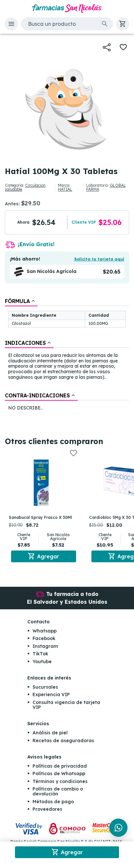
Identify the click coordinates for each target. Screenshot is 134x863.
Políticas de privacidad (60, 766)
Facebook (44, 638)
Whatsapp (45, 631)
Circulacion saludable (25, 187)
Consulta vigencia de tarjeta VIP (66, 704)
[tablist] (67, 354)
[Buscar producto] (104, 23)
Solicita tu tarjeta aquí (99, 259)
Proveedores (47, 809)
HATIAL (65, 189)
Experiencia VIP (51, 694)
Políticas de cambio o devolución (58, 791)
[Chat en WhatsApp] (118, 828)
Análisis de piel (50, 733)
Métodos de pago (53, 802)
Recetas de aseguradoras (63, 740)
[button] (11, 23)
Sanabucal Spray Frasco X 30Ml (40, 517)
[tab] (21, 301)
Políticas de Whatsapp (59, 773)
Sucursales (45, 687)
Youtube (42, 661)
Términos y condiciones (60, 781)
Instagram (45, 646)
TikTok (40, 654)
